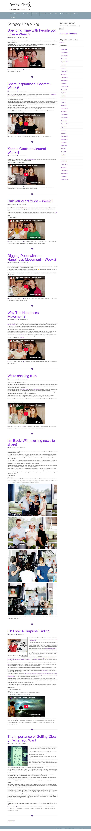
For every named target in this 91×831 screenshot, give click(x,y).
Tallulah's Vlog (18, 69)
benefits (35, 659)
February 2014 (64, 164)
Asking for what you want (23, 806)
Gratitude (33, 241)
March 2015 (63, 133)
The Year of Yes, (28, 673)
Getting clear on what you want (15, 808)
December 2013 (64, 170)
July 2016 (63, 93)
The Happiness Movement (17, 40)
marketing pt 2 (23, 659)
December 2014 (64, 136)
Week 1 (43, 428)
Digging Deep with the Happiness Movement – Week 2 (32, 257)
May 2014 (63, 154)
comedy (26, 298)
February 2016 (64, 108)
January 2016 (64, 111)
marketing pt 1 (18, 659)
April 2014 (63, 158)
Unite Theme (72, 827)
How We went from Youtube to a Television (42, 720)
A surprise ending (21, 718)
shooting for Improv (51, 658)
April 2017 (63, 65)
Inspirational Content (30, 136)
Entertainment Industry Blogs (44, 718)
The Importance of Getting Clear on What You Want (32, 738)
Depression (27, 361)
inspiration (48, 298)
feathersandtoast (23, 37)
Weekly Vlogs (36, 13)
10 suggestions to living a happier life (14, 392)
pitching (40, 675)
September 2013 (64, 179)
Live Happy (27, 69)
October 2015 (64, 120)
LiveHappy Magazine (25, 389)
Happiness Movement (31, 159)
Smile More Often (43, 361)
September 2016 (64, 86)
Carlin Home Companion (31, 718)
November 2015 (64, 117)
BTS (56, 13)
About (61, 13)
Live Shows (50, 13)
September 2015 (64, 124)
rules (39, 659)
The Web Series (17, 13)
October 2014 (64, 142)
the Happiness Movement (46, 136)
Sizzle (18, 618)
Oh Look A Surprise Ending (29, 630)
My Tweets (61, 42)
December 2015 (64, 114)
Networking (15, 810)
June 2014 (63, 151)
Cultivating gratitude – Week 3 (30, 200)
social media (12, 659)
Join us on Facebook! (68, 33)
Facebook (22, 337)
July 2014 (63, 148)
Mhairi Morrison (14, 243)
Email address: (62, 25)
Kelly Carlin (14, 722)
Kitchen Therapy (26, 13)
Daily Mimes (43, 13)
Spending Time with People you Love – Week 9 (32, 32)
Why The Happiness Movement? (23, 314)
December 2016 (64, 77)
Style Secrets (75, 13)
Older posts (11, 821)
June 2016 (63, 96)
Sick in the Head (50, 673)
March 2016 (63, 105)
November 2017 (64, 55)
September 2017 (64, 62)
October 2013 (64, 176)
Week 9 (18, 71)
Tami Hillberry (23, 188)
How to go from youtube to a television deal (44, 617)
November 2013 (64, 173)
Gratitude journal (29, 186)
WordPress (81, 827)
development (38, 658)
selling (9, 664)
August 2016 (64, 89)
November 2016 (64, 80)
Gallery (67, 13)
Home (11, 13)
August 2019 (64, 49)
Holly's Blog (12, 69)
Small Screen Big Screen (46, 722)
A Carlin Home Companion (36, 673)
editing (9, 659)
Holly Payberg (40, 241)
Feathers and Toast (33, 298)
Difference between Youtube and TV (38, 806)
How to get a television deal (26, 720)
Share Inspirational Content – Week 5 (30, 85)
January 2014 (64, 167)
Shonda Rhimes (44, 670)
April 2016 (63, 102)
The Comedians (44, 673)
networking (28, 659)
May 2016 (63, 99)
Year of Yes (15, 724)
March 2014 (63, 161)
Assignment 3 (28, 241)
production (46, 658)
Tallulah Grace (50, 69)
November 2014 (64, 139)
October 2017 (64, 58)
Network (14, 618)
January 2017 (64, 74)
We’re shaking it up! (23, 375)
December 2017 (64, 52)
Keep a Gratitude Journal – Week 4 (28, 150)
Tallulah (13, 300)
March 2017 (63, 68)
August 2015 (64, 127)
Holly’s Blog (12, 17)
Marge (31, 69)
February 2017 (64, 71)
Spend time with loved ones (40, 69)
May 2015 (63, 130)
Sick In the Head (36, 722)
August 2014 (64, 145)
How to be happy (37, 186)
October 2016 (64, 83)
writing (42, 658)
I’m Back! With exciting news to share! (31, 442)
